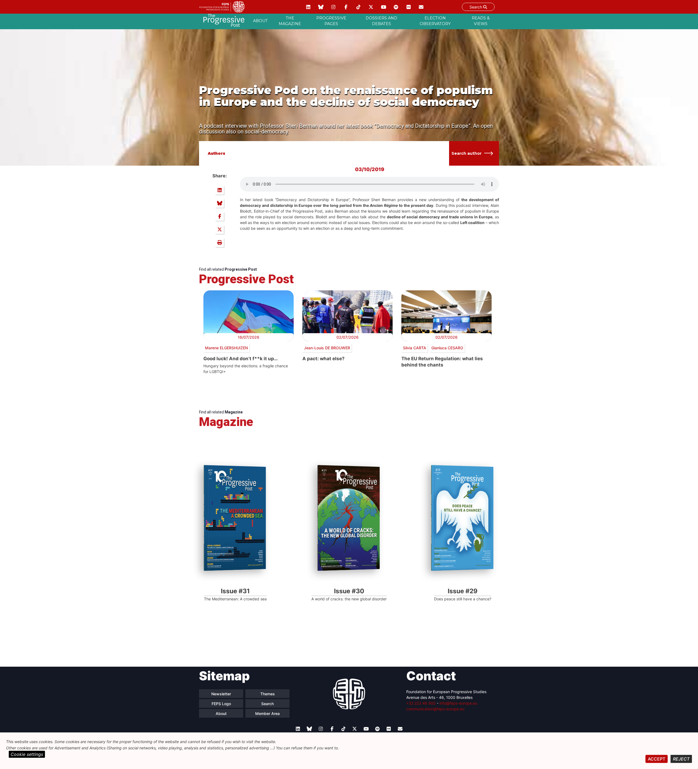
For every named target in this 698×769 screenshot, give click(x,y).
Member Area (267, 713)
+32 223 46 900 (421, 703)
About (260, 20)
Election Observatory (435, 21)
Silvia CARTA (414, 347)
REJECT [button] (681, 759)
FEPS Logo (221, 703)
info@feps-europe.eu (458, 703)
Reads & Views (481, 21)
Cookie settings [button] (27, 754)
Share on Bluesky (219, 203)
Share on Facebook (219, 216)
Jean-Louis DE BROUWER (327, 347)
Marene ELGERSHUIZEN (226, 347)
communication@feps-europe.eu (435, 709)
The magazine (290, 21)
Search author (467, 153)
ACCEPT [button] (656, 759)
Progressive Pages (331, 21)
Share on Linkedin (219, 190)
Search (476, 7)
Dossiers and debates (381, 21)
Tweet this (219, 229)
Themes (267, 693)
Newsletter (221, 693)
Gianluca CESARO (447, 347)
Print (219, 242)
